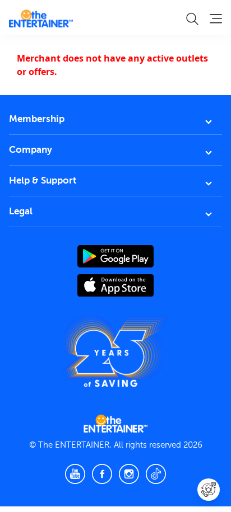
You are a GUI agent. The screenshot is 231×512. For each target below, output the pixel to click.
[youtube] (75, 474)
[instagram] (129, 474)
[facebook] (102, 474)
